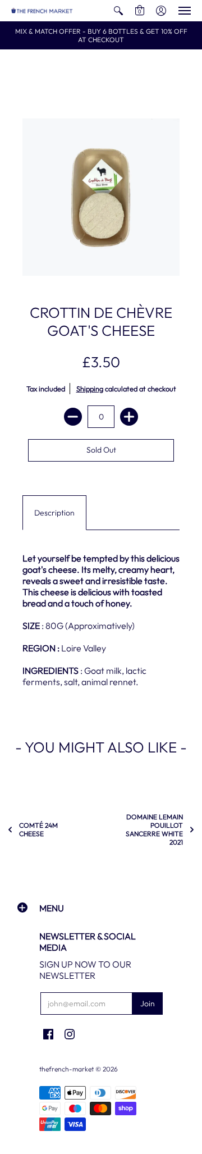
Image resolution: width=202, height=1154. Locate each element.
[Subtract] (73, 417)
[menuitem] (118, 10)
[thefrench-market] (42, 10)
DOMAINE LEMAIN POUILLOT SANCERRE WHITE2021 (154, 829)
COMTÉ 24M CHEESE (38, 829)
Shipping (89, 388)
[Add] (129, 417)
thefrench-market (66, 1069)
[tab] (54, 512)
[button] (118, 10)
